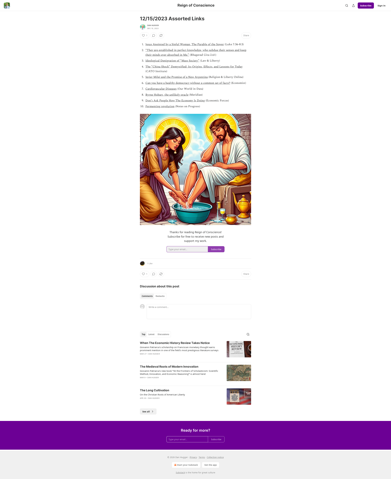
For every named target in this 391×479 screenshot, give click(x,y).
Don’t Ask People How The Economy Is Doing (175, 100)
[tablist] (153, 296)
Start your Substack (187, 464)
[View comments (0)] (154, 35)
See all (146, 411)
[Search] (347, 5)
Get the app (210, 464)
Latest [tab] (151, 334)
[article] (195, 350)
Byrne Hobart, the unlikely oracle (166, 95)
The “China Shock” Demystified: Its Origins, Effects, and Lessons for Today (194, 66)
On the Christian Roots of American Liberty (162, 394)
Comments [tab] (147, 296)
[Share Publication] (353, 5)
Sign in (382, 5)
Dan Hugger (153, 25)
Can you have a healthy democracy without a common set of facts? (187, 83)
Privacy (193, 457)
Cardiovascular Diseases (161, 89)
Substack (180, 472)
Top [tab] (143, 334)
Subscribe (365, 5)
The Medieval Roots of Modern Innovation (169, 366)
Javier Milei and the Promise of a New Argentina (176, 77)
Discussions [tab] (163, 334)
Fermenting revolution (159, 106)
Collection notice (215, 457)
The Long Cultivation (154, 390)
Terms (202, 457)
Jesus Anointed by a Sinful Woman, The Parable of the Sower (184, 44)
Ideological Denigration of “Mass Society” (172, 61)
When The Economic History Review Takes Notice (175, 343)
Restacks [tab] (160, 296)
